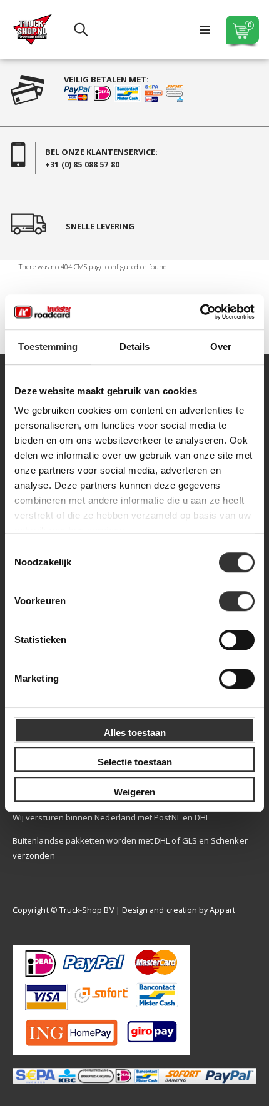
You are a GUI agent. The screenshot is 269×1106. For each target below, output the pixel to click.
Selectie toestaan (135, 762)
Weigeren (134, 792)
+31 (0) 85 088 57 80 (82, 164)
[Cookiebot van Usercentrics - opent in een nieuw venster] (200, 312)
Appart (222, 910)
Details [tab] (134, 346)
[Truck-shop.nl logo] (32, 29)
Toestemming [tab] (48, 346)
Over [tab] (220, 346)
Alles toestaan (135, 732)
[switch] (237, 602)
